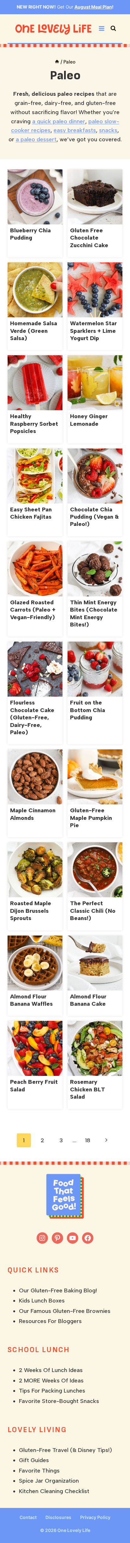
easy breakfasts (75, 130)
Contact (28, 1517)
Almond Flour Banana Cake (88, 1000)
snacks (108, 130)
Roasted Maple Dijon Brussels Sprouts (30, 911)
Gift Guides (34, 1460)
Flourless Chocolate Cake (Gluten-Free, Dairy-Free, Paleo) (32, 717)
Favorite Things (39, 1470)
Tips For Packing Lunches (52, 1390)
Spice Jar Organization (49, 1480)
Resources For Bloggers (50, 1321)
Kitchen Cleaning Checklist (54, 1491)
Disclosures (58, 1517)
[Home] (57, 62)
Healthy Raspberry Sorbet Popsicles (34, 424)
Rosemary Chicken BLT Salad (87, 1089)
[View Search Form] (113, 28)
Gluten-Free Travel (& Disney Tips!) (65, 1450)
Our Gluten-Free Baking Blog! (58, 1290)
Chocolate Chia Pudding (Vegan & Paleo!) (94, 517)
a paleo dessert (36, 139)
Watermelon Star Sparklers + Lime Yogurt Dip (93, 331)
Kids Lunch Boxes (42, 1300)
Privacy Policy (95, 1517)
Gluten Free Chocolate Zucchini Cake (89, 238)
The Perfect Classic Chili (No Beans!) (92, 911)
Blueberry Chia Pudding (30, 234)
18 (87, 1140)
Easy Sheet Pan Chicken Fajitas (31, 513)
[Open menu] (101, 29)
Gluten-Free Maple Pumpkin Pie (91, 818)
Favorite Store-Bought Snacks (59, 1401)
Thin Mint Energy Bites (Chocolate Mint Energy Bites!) (93, 613)
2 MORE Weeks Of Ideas (51, 1380)
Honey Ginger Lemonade (89, 420)
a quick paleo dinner (58, 121)
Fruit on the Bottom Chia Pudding (87, 710)
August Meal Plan (93, 6)
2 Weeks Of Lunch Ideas (51, 1370)
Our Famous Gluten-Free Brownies (64, 1311)
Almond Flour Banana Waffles (31, 1000)
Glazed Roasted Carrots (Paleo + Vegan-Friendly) (33, 610)
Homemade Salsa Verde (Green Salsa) (33, 331)
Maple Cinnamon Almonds (33, 814)
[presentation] (35, 196)
